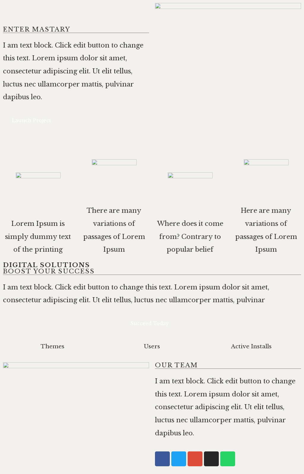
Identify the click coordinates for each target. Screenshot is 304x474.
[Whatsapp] (227, 458)
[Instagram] (211, 458)
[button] (34, 120)
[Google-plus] (195, 458)
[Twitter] (178, 458)
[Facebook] (162, 458)
